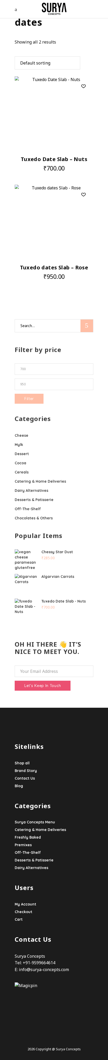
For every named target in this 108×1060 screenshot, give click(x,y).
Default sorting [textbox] (35, 63)
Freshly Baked (28, 837)
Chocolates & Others (34, 518)
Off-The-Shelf (28, 509)
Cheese (21, 435)
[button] (83, 86)
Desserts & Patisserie (34, 499)
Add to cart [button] (42, 168)
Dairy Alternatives (31, 490)
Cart (19, 919)
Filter (29, 398)
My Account (25, 904)
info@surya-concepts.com (44, 969)
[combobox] (47, 63)
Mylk (19, 444)
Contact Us (25, 778)
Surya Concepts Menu (35, 822)
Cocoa (20, 463)
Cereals (22, 472)
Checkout (23, 911)
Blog (19, 786)
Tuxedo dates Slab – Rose (54, 267)
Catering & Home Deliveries (40, 481)
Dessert (22, 453)
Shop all (22, 763)
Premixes (23, 845)
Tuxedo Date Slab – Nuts (54, 159)
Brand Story (26, 770)
